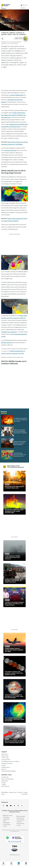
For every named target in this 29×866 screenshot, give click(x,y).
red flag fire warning (10, 150)
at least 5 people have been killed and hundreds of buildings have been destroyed (13, 115)
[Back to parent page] (3, 7)
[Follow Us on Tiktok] (14, 806)
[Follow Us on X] (22, 806)
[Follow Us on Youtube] (11, 806)
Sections (23, 8)
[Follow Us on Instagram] (7, 806)
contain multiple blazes (16, 95)
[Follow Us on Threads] (18, 806)
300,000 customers (6, 342)
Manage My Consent (6, 763)
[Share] (2, 39)
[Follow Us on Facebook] (3, 806)
